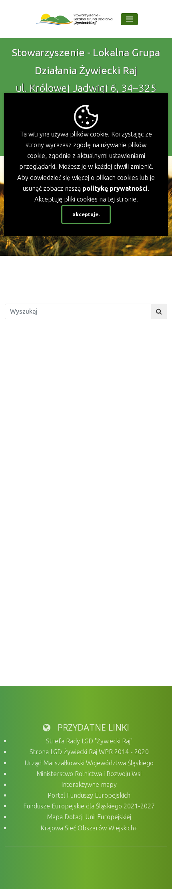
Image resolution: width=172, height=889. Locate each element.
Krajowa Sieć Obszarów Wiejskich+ (89, 828)
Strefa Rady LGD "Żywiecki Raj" (89, 741)
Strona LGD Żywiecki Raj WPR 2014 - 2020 (89, 751)
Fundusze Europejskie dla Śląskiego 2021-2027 (89, 806)
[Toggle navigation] (129, 19)
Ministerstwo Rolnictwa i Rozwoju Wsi (89, 773)
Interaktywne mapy (89, 784)
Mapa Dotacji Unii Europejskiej (89, 816)
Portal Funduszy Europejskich (89, 795)
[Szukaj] (159, 312)
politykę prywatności (115, 188)
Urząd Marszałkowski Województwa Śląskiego (89, 763)
